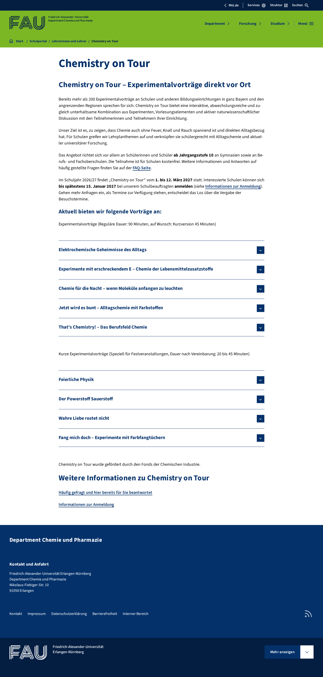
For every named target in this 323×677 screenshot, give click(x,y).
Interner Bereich (135, 613)
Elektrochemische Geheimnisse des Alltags (103, 249)
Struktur (276, 5)
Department (215, 23)
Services (254, 5)
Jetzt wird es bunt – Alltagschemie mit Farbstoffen (111, 308)
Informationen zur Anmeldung (233, 186)
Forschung (248, 23)
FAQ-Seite (142, 168)
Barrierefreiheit (104, 613)
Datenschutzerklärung (69, 613)
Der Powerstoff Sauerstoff (86, 399)
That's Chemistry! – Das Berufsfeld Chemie (103, 327)
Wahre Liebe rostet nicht (84, 418)
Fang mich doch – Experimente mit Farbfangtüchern (112, 437)
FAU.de (234, 5)
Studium (278, 23)
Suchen (297, 5)
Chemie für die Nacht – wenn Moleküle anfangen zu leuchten (121, 288)
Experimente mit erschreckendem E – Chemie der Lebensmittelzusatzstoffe (136, 269)
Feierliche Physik (76, 379)
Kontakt (15, 613)
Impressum (37, 613)
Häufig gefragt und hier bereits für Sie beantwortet (105, 492)
